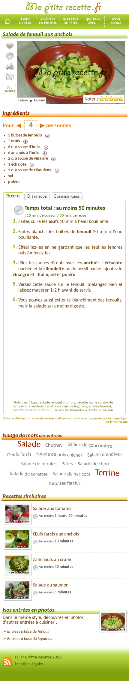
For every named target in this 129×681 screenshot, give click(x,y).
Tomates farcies (64, 484)
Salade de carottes (28, 474)
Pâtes (67, 464)
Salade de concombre (89, 445)
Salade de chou (93, 464)
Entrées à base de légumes (29, 639)
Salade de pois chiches (59, 455)
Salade (28, 444)
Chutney (53, 445)
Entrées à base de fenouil (28, 631)
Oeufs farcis (19, 455)
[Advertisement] (67, 356)
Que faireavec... (93, 21)
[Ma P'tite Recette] (64, 8)
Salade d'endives (104, 455)
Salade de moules (38, 463)
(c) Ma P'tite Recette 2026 (38, 657)
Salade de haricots (71, 474)
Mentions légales (29, 664)
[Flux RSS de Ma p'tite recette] (7, 665)
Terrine (107, 473)
